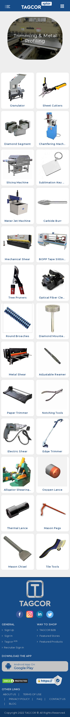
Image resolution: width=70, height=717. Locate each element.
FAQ (37, 698)
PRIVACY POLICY (17, 698)
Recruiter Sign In (13, 647)
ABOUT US (9, 694)
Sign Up (8, 629)
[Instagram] (30, 617)
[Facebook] (20, 617)
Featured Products (50, 641)
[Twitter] (50, 617)
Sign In (8, 635)
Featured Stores (49, 635)
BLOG (10, 703)
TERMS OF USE (29, 694)
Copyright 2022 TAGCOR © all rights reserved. (35, 712)
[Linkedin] (40, 617)
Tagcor (10, 641)
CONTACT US (55, 698)
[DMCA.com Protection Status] (15, 680)
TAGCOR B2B (47, 629)
